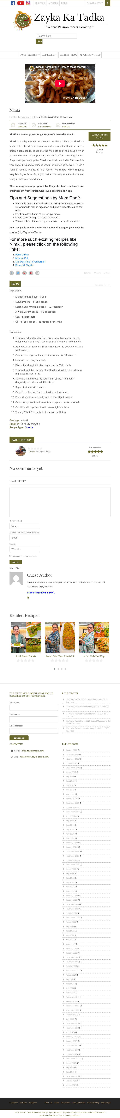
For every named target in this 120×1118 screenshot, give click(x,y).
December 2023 (72, 851)
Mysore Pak (21, 258)
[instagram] (28, 3)
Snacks (29, 427)
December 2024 (72, 803)
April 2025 (70, 790)
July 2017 (70, 1067)
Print (108, 273)
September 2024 (72, 812)
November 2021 (72, 962)
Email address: (16, 726)
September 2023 (72, 865)
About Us (40, 3)
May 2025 (70, 785)
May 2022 (70, 935)
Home (23, 54)
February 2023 (72, 895)
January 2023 (71, 900)
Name (16, 521)
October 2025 (71, 763)
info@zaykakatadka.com (33, 751)
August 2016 (71, 1085)
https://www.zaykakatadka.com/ (34, 757)
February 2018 (72, 1037)
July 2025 (70, 776)
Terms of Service (78, 1103)
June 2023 (70, 878)
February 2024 (72, 843)
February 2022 (72, 948)
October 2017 (71, 1054)
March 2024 (71, 838)
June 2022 (70, 931)
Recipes (32, 54)
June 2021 (70, 984)
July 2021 (70, 979)
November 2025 (72, 759)
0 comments (67, 117)
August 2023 (71, 869)
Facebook (14, 1103)
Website (13, 544)
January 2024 (71, 847)
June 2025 (70, 781)
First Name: (15, 702)
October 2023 (71, 860)
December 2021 (72, 957)
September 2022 (72, 918)
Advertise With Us (90, 54)
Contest (64, 54)
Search (40, 41)
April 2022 (70, 940)
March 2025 (71, 794)
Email (88, 273)
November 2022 (72, 909)
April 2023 (70, 887)
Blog (74, 54)
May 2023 (70, 882)
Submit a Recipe (95, 3)
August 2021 (71, 975)
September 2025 (72, 768)
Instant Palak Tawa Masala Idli (60, 656)
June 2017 (70, 1072)
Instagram (33, 1103)
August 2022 (71, 922)
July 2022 (70, 926)
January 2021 (71, 1001)
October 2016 (71, 1081)
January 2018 (71, 1041)
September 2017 (72, 1059)
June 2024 (70, 825)
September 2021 (72, 970)
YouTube (23, 1103)
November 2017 (72, 1050)
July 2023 (70, 873)
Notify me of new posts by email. (24, 556)
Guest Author (53, 117)
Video (41, 117)
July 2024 (70, 821)
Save (98, 273)
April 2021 (70, 988)
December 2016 (72, 1076)
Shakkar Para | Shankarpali (30, 261)
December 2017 (72, 1045)
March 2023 (71, 891)
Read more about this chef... (41, 592)
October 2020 (71, 1015)
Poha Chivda (22, 254)
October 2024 (71, 807)
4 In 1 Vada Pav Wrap (94, 656)
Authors (53, 3)
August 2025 (71, 772)
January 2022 (71, 953)
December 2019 (72, 1023)
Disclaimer (65, 1103)
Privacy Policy (93, 1103)
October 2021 (71, 966)
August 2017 (71, 1063)
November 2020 (72, 1010)
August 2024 (71, 816)
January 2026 (71, 750)
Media (64, 3)
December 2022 (72, 904)
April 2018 (70, 1032)
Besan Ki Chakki (24, 265)
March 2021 (71, 992)
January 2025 (71, 798)
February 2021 (72, 997)
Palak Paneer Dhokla (26, 656)
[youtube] (20, 3)
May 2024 (70, 829)
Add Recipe (48, 54)
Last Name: (15, 714)
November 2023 (72, 856)
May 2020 (70, 1019)
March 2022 (71, 944)
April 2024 (70, 834)
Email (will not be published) (24, 532)
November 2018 (72, 1028)
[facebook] (13, 3)
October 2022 (71, 913)
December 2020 (72, 1006)
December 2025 (72, 754)
